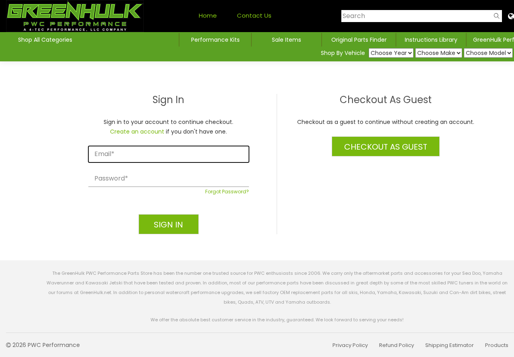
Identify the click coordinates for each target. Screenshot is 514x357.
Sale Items (286, 40)
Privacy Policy (350, 345)
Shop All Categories (45, 40)
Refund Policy (396, 345)
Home (208, 15)
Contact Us (254, 15)
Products (496, 345)
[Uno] (75, 16)
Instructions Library (431, 40)
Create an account (137, 132)
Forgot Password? (227, 191)
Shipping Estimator (449, 345)
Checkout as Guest (385, 146)
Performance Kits (215, 40)
